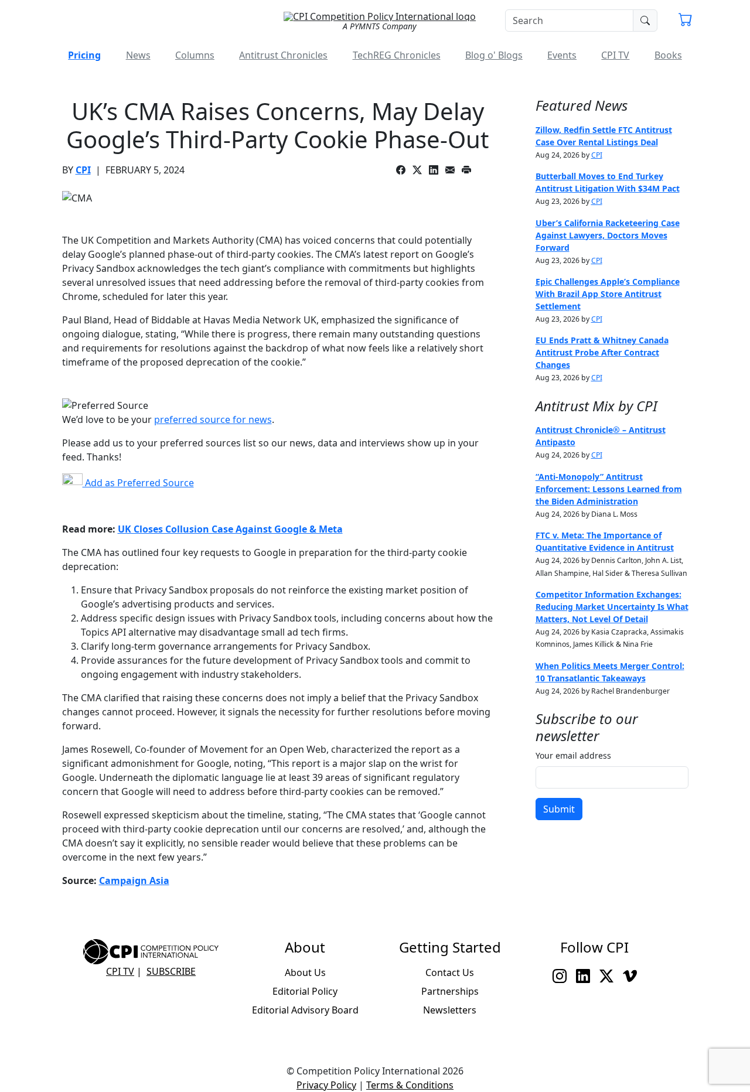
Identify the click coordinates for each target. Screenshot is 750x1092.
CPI (83, 169)
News (138, 55)
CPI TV (615, 55)
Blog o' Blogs (494, 55)
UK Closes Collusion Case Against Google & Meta (230, 529)
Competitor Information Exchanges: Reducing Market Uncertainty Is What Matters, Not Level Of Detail (612, 607)
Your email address (573, 755)
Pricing (84, 55)
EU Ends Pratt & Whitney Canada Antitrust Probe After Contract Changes (602, 352)
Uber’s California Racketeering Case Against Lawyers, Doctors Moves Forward (608, 235)
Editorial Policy (305, 991)
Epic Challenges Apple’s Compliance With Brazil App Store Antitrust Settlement (608, 294)
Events (562, 55)
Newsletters (449, 1010)
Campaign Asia (134, 880)
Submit (559, 809)
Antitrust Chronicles (283, 55)
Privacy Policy (326, 1085)
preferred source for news (213, 419)
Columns (194, 55)
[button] (686, 21)
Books (668, 55)
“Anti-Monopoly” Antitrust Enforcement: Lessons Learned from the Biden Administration (609, 489)
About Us (305, 972)
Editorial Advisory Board (305, 1010)
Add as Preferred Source (138, 482)
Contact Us (449, 972)
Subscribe (171, 971)
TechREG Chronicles (397, 55)
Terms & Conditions (410, 1085)
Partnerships (450, 991)
